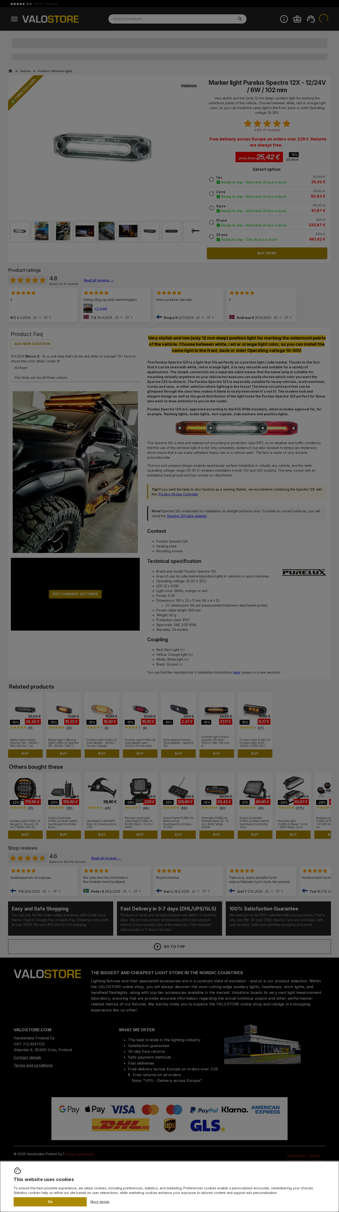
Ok (50, 1202)
